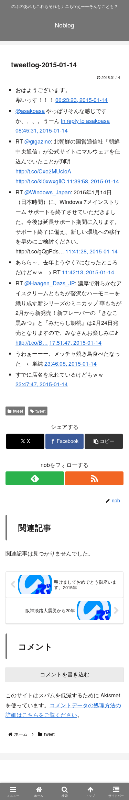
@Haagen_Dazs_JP (49, 283)
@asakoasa (30, 111)
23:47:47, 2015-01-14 (41, 384)
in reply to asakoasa (85, 121)
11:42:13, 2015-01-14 (88, 272)
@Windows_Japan (47, 192)
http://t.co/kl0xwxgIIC (40, 181)
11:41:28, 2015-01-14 (91, 251)
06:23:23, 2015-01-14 (81, 100)
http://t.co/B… (31, 342)
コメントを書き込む (64, 674)
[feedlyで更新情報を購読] (35, 478)
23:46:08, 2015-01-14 (70, 363)
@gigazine (37, 141)
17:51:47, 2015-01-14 (75, 342)
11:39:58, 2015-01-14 (93, 181)
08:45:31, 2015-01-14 (41, 130)
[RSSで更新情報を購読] (94, 478)
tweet (18, 411)
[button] (104, 441)
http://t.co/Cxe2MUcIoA (43, 171)
